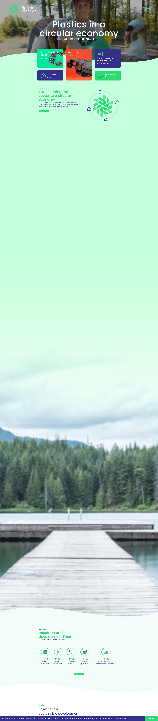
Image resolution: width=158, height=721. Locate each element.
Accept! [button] (151, 718)
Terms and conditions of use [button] (117, 718)
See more (44, 111)
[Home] (25, 9)
